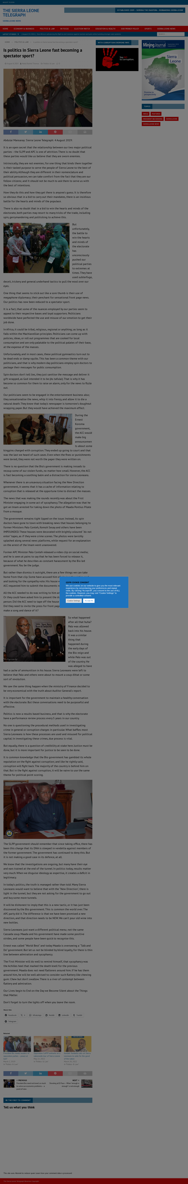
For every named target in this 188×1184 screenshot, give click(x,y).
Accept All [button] (89, 601)
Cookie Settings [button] (73, 601)
